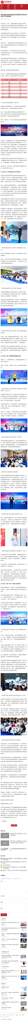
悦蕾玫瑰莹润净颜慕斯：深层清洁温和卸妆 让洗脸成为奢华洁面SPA (14, 859)
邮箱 (2, 902)
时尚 (15, 6)
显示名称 (3, 896)
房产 (2, 6)
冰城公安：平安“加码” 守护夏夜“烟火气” (9, 939)
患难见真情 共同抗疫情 (6, 1007)
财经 (22, 5)
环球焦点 (5, 1019)
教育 (8, 6)
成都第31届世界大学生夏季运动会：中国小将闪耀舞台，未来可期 (14, 868)
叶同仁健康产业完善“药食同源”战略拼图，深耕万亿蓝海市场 (14, 862)
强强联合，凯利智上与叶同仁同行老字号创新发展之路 (14, 870)
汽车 (2, 8)
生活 (8, 8)
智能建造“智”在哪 (5, 987)
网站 (2, 908)
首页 (2, 5)
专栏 (15, 8)
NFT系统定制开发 (6, 865)
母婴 (22, 6)
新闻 (8, 5)
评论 (2, 881)
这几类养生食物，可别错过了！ (8, 998)
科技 (15, 5)
